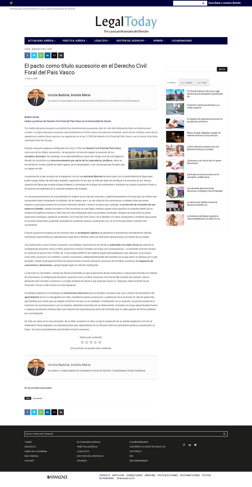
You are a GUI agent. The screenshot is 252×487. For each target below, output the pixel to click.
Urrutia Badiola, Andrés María (69, 95)
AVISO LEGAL (118, 475)
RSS (131, 455)
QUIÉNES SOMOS (135, 475)
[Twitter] (34, 55)
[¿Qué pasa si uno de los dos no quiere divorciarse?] (175, 164)
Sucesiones (37, 398)
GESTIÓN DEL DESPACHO (90, 455)
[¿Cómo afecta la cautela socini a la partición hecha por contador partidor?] (175, 150)
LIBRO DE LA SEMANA (35, 451)
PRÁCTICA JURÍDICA (87, 446)
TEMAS (28, 441)
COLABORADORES (139, 441)
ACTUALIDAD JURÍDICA (88, 441)
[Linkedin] (47, 55)
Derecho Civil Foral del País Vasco (103, 148)
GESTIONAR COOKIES (190, 475)
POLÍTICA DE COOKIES (168, 475)
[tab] (171, 82)
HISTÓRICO (136, 451)
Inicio (27, 49)
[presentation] (171, 82)
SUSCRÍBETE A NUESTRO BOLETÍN (147, 446)
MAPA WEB (150, 475)
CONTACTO (104, 475)
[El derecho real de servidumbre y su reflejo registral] (175, 109)
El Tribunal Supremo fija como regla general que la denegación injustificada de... (205, 94)
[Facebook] (27, 55)
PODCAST (29, 460)
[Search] (203, 3)
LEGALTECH (83, 451)
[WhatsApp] (41, 55)
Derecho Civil (38, 49)
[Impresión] (61, 55)
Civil (49, 49)
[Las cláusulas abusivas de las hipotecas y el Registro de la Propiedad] (175, 192)
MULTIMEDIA (31, 455)
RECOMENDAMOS (139, 460)
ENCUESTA (30, 446)
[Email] (54, 55)
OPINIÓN (82, 460)
